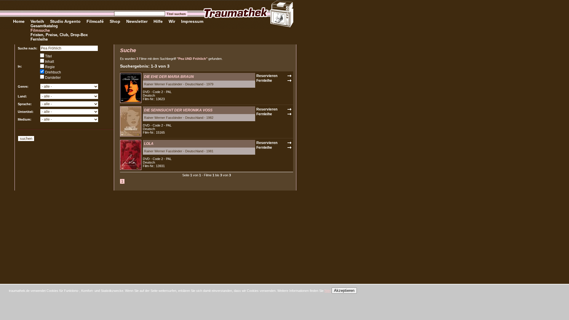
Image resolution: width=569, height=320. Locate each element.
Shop (115, 21)
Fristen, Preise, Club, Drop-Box (59, 35)
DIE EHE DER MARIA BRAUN (169, 77)
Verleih (37, 21)
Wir (172, 21)
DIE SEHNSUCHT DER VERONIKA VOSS (178, 110)
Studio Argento (65, 21)
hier (328, 291)
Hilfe (158, 21)
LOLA (149, 144)
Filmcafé (95, 21)
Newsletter (137, 21)
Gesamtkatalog (44, 26)
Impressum (192, 21)
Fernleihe (39, 39)
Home (19, 21)
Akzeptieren (344, 290)
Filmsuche (40, 30)
